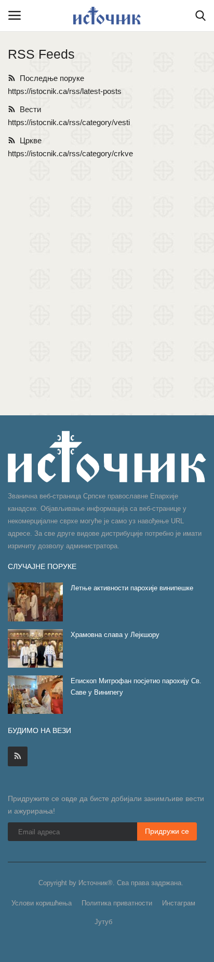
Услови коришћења (41, 903)
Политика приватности (117, 903)
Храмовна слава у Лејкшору (115, 635)
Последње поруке (50, 78)
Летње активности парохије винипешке (132, 588)
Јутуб (103, 922)
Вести (28, 109)
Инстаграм (178, 903)
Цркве (29, 140)
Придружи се (167, 831)
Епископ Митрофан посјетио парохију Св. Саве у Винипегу (136, 686)
